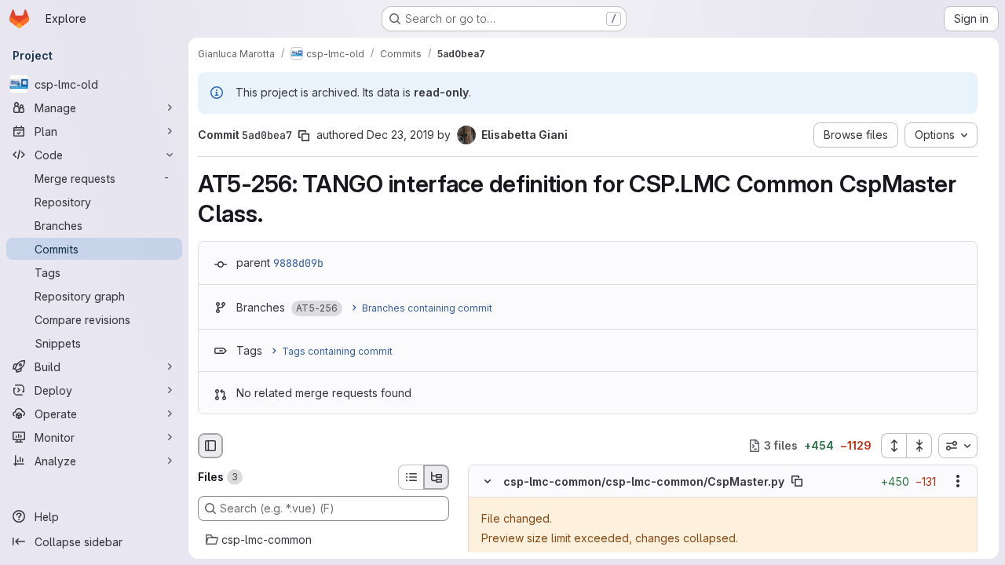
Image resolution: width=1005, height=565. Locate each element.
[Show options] (957, 481)
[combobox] (958, 445)
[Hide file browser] (210, 445)
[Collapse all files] (919, 445)
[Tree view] (436, 477)
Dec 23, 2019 (400, 134)
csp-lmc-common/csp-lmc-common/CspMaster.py (643, 481)
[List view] (410, 477)
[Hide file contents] (487, 481)
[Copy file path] (797, 481)
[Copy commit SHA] (303, 135)
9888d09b (298, 263)
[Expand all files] (893, 445)
